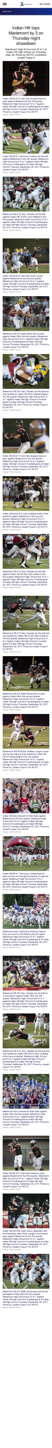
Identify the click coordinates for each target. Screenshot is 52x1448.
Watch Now (44, 4)
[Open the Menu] (4, 4)
